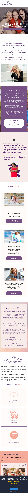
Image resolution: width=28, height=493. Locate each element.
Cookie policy (10, 481)
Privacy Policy (14, 483)
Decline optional (14, 485)
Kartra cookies (17, 481)
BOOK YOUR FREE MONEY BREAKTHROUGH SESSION (14, 123)
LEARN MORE (14, 221)
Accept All (14, 488)
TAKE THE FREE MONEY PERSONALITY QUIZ (14, 29)
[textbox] (14, 246)
